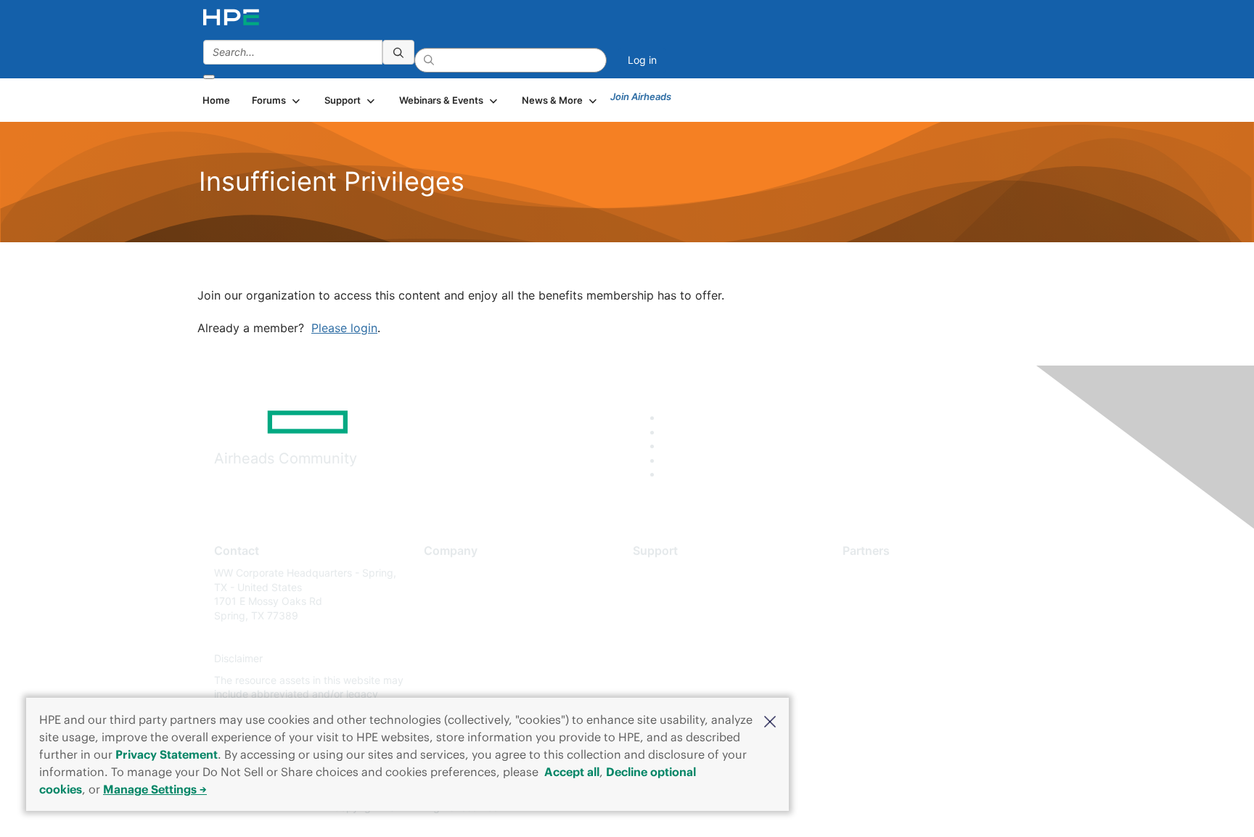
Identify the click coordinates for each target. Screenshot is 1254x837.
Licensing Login (670, 659)
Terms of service (463, 680)
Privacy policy (457, 659)
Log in (642, 60)
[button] (770, 720)
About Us (445, 572)
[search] (398, 52)
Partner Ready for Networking (914, 615)
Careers (442, 594)
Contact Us (450, 615)
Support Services (674, 572)
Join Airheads (640, 96)
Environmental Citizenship (485, 637)
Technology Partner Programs (913, 637)
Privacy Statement (166, 754)
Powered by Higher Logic (836, 808)
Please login (344, 328)
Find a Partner (876, 572)
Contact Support (672, 594)
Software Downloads (682, 637)
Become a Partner (885, 594)
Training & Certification (686, 615)
